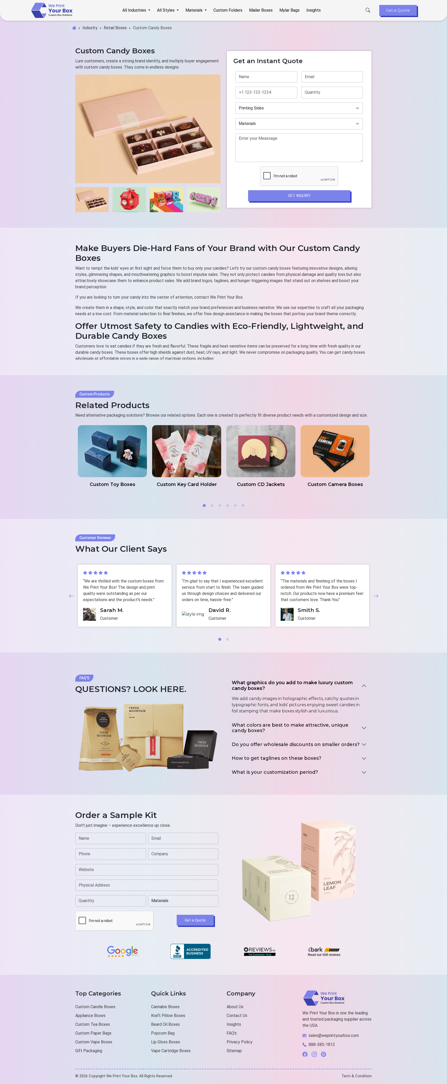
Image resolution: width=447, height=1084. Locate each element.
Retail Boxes (115, 27)
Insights (313, 10)
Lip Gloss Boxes (165, 1041)
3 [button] (219, 505)
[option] (112, 456)
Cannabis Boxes (165, 1006)
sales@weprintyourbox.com (334, 1035)
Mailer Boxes (261, 10)
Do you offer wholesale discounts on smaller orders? (296, 744)
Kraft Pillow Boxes (168, 1015)
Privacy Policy (239, 1041)
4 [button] (227, 505)
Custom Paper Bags (93, 1033)
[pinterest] (325, 1054)
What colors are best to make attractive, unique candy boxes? (290, 728)
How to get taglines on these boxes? (276, 758)
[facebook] (307, 1054)
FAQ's (232, 1033)
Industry (90, 27)
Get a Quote (398, 10)
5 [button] (235, 505)
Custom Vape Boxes (93, 1041)
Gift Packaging (88, 1050)
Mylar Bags (289, 10)
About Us (235, 1006)
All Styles (166, 10)
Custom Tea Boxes (92, 1024)
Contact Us (237, 1015)
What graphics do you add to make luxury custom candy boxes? (292, 685)
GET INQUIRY (299, 195)
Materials (194, 10)
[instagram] (316, 1054)
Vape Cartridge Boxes (171, 1050)
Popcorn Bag (163, 1033)
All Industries (134, 10)
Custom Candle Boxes (95, 1006)
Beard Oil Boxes (165, 1024)
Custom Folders (227, 10)
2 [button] (211, 505)
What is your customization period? (275, 772)
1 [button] (204, 505)
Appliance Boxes (90, 1015)
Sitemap (234, 1050)
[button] (71, 595)
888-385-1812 (322, 1044)
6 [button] (242, 505)
